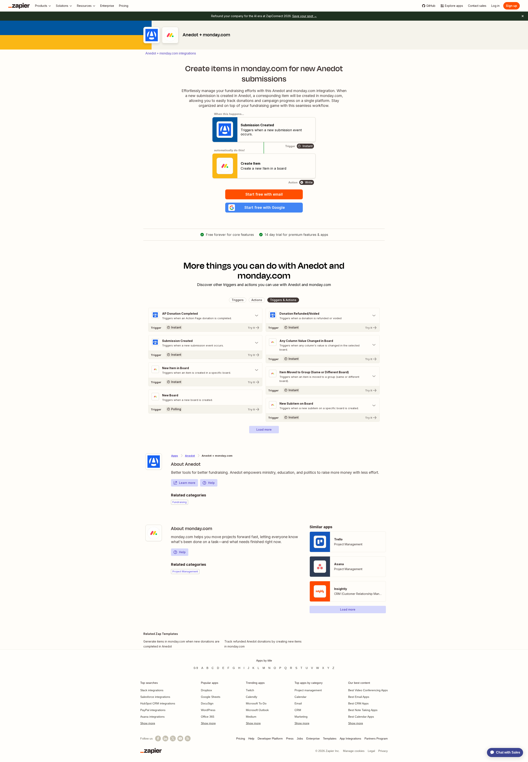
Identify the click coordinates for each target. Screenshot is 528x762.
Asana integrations (152, 716)
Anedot (190, 455)
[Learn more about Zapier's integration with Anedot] (153, 461)
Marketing (301, 716)
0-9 (196, 668)
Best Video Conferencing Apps (368, 690)
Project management (308, 690)
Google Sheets (210, 696)
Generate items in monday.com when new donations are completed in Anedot (181, 644)
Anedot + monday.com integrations (170, 53)
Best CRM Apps (358, 703)
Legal (371, 751)
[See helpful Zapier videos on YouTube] (180, 738)
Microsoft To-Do (256, 703)
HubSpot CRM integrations (157, 703)
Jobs (300, 738)
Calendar (300, 696)
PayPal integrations (152, 710)
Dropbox (206, 690)
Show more (147, 723)
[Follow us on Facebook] (158, 738)
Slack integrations (151, 690)
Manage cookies (353, 751)
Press (289, 738)
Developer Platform (270, 738)
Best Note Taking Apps (362, 710)
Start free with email (264, 194)
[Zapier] (19, 6)
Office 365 (207, 716)
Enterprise (313, 738)
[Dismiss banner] (523, 16)
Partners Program (376, 738)
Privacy (383, 751)
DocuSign (207, 703)
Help (211, 482)
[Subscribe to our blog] (188, 738)
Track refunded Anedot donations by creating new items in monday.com (263, 644)
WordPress (208, 710)
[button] (264, 208)
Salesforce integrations (155, 696)
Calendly (251, 696)
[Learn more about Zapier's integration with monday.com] (153, 533)
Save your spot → (304, 16)
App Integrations (350, 738)
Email (298, 703)
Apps (174, 455)
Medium (251, 716)
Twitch (250, 690)
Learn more (187, 482)
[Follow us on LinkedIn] (165, 738)
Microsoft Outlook (257, 710)
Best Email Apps (358, 696)
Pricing (240, 738)
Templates (329, 738)
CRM (298, 710)
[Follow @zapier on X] (173, 738)
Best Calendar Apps (361, 716)
